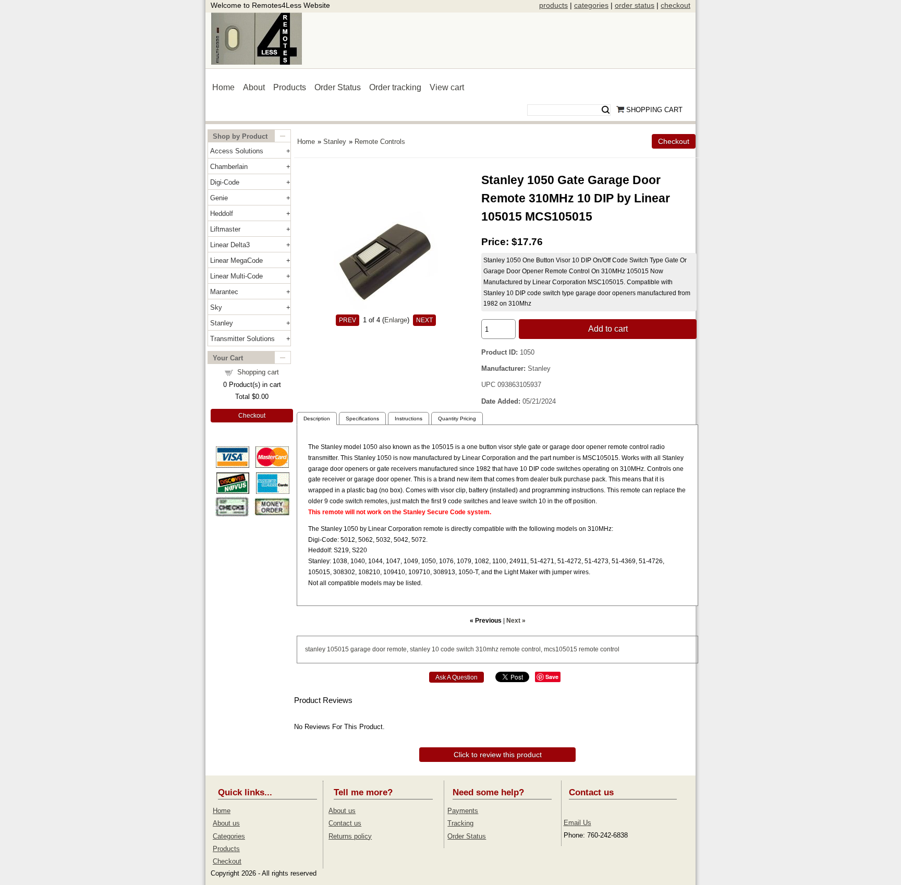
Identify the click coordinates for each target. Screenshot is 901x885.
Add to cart (608, 328)
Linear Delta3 (230, 245)
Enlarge (395, 320)
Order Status (337, 87)
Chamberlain (229, 167)
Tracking (460, 823)
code (448, 649)
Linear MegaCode (236, 260)
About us (226, 823)
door (378, 649)
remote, (397, 649)
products (553, 5)
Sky (216, 307)
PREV (347, 320)
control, (531, 649)
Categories (229, 836)
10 (435, 649)
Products (289, 87)
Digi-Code (224, 182)
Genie (219, 198)
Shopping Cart (654, 110)
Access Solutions (236, 151)
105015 (338, 649)
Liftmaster (225, 229)
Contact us (344, 823)
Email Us (577, 823)
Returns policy (350, 836)
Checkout (251, 415)
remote (510, 649)
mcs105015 (560, 649)
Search (605, 110)
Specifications (362, 418)
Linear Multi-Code (236, 276)
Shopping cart (258, 372)
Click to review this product (498, 754)
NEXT (424, 320)
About (254, 87)
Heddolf (221, 213)
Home (223, 87)
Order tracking (395, 87)
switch (465, 649)
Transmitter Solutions (242, 339)
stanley (315, 649)
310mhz (487, 649)
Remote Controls (380, 142)
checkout (675, 5)
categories (591, 5)
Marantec (224, 292)
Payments (462, 811)
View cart (447, 87)
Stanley (221, 323)
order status (634, 5)
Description (316, 418)
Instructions (408, 418)
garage (360, 649)
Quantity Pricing (457, 418)
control (609, 649)
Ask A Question (456, 677)
